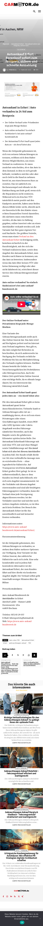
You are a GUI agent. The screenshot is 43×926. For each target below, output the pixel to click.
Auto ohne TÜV (14, 640)
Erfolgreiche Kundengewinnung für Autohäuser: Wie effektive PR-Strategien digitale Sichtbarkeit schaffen (21, 857)
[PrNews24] (5, 69)
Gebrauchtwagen (21, 715)
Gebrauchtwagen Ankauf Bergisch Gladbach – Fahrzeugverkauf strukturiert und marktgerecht (21, 814)
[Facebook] (12, 655)
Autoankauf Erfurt (28, 640)
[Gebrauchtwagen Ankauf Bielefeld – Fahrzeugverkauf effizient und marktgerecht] (21, 757)
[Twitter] (17, 655)
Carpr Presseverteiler (21, 743)
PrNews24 (13, 70)
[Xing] (22, 896)
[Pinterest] (23, 655)
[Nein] (40, 918)
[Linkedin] (11, 896)
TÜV (29, 643)
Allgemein (6, 44)
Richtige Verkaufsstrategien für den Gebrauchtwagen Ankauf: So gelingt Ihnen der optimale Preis (21, 720)
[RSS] (15, 896)
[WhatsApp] (28, 655)
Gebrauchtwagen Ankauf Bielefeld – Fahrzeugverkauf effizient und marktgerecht (21, 773)
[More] (34, 655)
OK (22, 922)
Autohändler (8, 598)
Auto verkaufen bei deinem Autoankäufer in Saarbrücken (32, 664)
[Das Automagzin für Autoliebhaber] (21, 4)
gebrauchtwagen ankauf (17, 643)
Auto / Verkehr (21, 850)
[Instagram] (7, 896)
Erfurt (5, 643)
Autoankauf (31, 468)
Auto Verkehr (21, 768)
